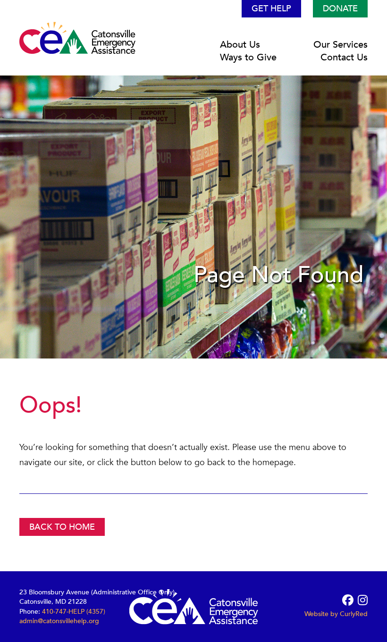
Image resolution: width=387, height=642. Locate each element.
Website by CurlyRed (336, 613)
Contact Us (344, 57)
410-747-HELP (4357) (73, 611)
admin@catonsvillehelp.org (59, 620)
